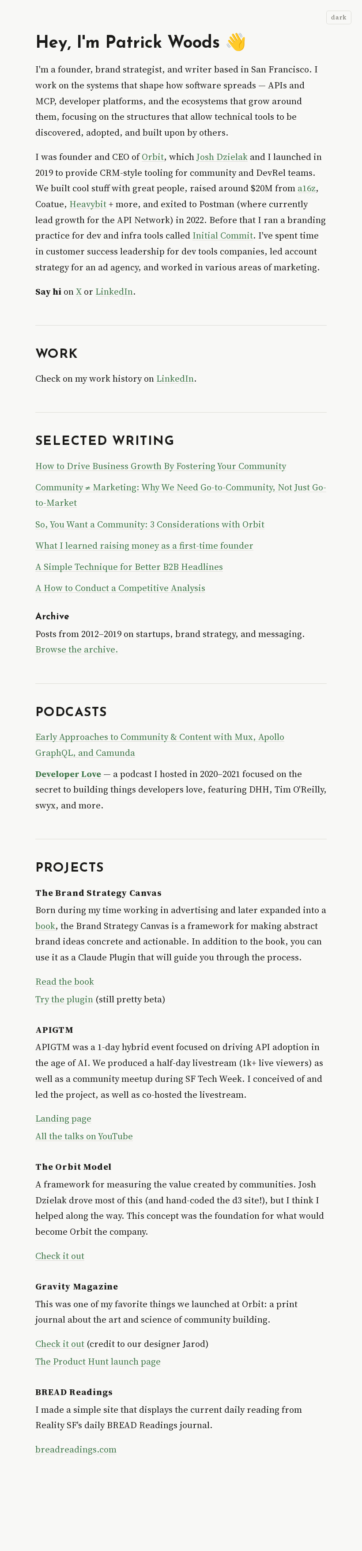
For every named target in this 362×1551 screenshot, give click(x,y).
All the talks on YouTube (84, 1136)
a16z (307, 188)
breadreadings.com (76, 1449)
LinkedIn (114, 291)
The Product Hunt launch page (98, 1361)
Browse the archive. (76, 649)
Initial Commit (222, 235)
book (45, 926)
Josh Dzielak (222, 157)
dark (338, 17)
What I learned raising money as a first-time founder (144, 545)
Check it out (59, 1256)
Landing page (63, 1118)
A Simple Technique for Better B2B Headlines (129, 567)
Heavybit (87, 204)
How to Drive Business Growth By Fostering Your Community (160, 466)
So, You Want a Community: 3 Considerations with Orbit (149, 524)
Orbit (153, 157)
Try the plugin (64, 999)
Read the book (64, 981)
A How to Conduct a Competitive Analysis (120, 588)
